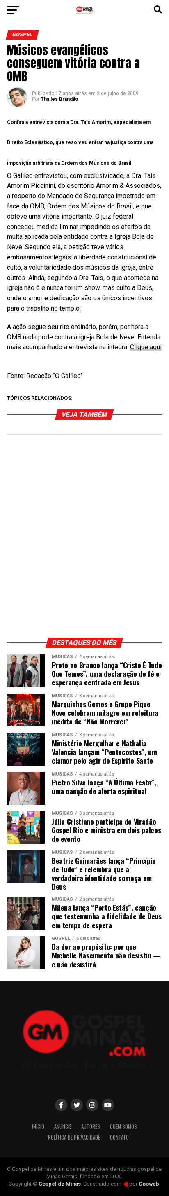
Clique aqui (146, 347)
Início (38, 1127)
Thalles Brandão (59, 99)
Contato (119, 1137)
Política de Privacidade (74, 1137)
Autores (90, 1127)
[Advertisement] (84, 540)
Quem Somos (123, 1127)
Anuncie (62, 1127)
